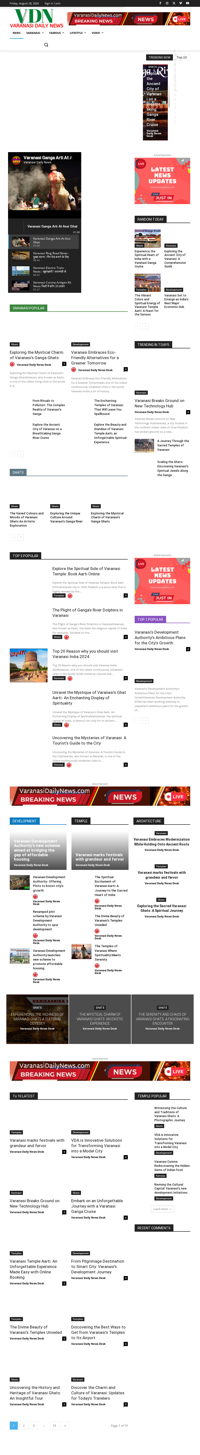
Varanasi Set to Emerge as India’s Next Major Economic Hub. (176, 301)
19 (54, 1426)
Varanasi (171, 245)
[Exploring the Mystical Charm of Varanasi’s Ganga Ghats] (38, 332)
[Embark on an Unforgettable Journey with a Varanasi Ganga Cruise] (99, 1181)
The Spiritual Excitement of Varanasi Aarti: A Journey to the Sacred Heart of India (111, 886)
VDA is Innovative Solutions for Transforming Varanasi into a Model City (96, 1145)
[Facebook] (160, 3)
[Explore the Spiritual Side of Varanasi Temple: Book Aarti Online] (29, 583)
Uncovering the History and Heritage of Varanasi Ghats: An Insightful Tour (35, 1393)
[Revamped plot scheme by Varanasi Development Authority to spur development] (20, 917)
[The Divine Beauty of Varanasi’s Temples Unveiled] (81, 921)
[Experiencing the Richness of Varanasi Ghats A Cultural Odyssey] (37, 1019)
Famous (58, 764)
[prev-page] (13, 454)
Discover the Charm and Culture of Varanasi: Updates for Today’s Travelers (97, 1393)
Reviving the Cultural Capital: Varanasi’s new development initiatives (171, 1189)
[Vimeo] (180, 3)
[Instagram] (167, 3)
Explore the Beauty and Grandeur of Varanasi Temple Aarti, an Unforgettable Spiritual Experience (110, 433)
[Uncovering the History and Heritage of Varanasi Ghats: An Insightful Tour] (38, 1367)
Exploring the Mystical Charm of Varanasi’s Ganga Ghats (107, 517)
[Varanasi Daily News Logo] (38, 18)
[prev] (180, 57)
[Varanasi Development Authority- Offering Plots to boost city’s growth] (20, 882)
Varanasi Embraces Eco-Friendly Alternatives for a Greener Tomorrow (95, 357)
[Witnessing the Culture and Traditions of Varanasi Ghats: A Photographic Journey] (143, 1112)
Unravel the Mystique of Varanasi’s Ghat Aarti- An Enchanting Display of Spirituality (89, 698)
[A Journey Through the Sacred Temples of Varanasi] (144, 445)
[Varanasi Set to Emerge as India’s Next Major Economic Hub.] (177, 283)
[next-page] (21, 454)
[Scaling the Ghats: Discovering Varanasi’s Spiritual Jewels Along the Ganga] (144, 466)
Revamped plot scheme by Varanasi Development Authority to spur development (47, 920)
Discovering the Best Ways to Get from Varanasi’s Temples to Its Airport (98, 1332)
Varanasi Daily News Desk (34, 364)
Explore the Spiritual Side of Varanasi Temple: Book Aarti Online (86, 571)
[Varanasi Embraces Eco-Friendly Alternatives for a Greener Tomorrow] (99, 332)
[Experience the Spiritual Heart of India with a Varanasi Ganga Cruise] (148, 238)
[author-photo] (13, 364)
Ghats (152, 67)
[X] (174, 3)
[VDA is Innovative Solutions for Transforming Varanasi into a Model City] (99, 1120)
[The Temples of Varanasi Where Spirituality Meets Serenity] (81, 951)
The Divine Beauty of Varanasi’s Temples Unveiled (109, 920)
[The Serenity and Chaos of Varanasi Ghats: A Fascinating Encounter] (162, 1019)
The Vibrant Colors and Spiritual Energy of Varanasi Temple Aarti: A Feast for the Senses (147, 305)
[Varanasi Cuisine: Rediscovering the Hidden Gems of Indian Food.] (143, 1165)
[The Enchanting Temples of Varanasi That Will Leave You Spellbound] (81, 406)
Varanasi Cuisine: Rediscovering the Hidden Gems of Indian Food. (172, 1166)
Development (81, 344)
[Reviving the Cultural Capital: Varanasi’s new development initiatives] (143, 1188)
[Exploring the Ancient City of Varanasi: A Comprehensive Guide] (177, 238)
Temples (141, 289)
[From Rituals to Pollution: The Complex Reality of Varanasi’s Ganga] (20, 406)
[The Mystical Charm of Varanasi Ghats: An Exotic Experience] (100, 1019)
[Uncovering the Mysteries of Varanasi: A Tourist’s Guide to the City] (29, 752)
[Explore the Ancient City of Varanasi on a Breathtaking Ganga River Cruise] (155, 102)
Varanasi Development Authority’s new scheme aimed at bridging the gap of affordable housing (37, 850)
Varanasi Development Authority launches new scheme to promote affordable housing (49, 959)
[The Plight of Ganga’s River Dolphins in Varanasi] (29, 624)
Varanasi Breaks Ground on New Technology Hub (159, 403)
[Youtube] (187, 3)
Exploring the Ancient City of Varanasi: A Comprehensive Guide (175, 259)
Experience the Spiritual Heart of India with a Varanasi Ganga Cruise (147, 259)
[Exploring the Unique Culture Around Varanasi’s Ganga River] (68, 495)
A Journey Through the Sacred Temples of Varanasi (173, 445)
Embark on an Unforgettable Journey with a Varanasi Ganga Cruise (97, 1206)
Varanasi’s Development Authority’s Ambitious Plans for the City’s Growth (160, 637)
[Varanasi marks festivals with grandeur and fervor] (99, 850)
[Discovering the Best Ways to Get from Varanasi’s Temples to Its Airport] (99, 1307)
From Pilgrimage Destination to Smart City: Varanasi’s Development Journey (97, 1266)
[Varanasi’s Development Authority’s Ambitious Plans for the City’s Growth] (162, 669)
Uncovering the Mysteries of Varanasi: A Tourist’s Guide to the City (89, 740)
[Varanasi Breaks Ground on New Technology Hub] (162, 375)
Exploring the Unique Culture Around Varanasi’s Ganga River (66, 517)
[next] (187, 57)
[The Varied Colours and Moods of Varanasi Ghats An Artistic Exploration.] (28, 495)
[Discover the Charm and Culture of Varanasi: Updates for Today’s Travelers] (99, 1367)
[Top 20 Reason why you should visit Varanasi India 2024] (29, 665)
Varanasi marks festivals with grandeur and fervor (100, 857)
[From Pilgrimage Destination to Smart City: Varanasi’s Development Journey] (99, 1241)
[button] (46, 44)
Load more (160, 1209)
